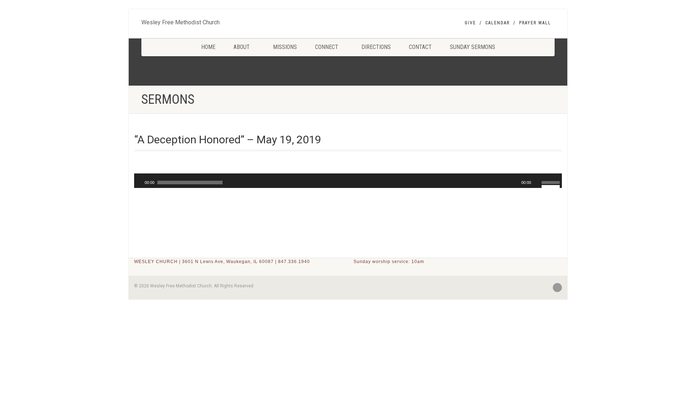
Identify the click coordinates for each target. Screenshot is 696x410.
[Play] (139, 182)
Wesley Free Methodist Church (180, 20)
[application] (348, 180)
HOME (208, 47)
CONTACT (420, 47)
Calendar (497, 22)
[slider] (552, 181)
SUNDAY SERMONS (472, 47)
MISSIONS (285, 47)
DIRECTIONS (376, 47)
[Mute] (537, 182)
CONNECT (326, 47)
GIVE (470, 22)
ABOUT (241, 47)
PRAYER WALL (535, 22)
